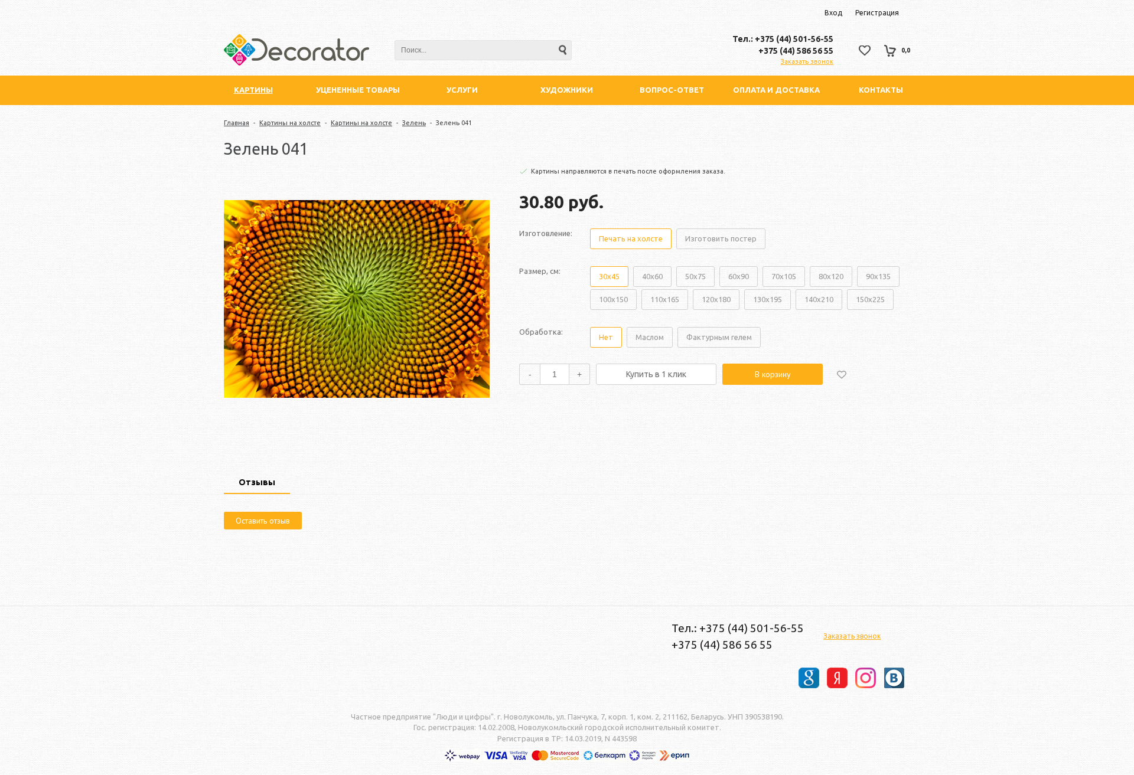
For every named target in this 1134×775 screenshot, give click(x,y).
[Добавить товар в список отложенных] (842, 374)
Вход (833, 13)
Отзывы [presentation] (257, 482)
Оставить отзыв (263, 520)
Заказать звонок (807, 61)
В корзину (773, 374)
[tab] (257, 483)
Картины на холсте (290, 122)
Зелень (414, 122)
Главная (236, 122)
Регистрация (877, 13)
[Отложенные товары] (865, 50)
